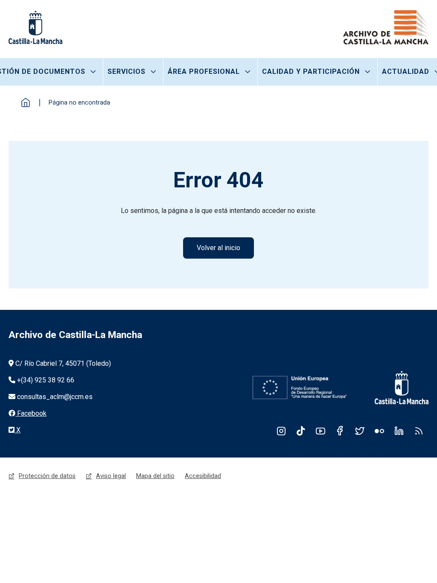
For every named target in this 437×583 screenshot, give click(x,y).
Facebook (340, 430)
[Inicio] (385, 27)
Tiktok (301, 430)
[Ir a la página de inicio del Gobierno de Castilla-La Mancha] (396, 387)
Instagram (281, 430)
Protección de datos (47, 475)
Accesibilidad (203, 475)
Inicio (25, 102)
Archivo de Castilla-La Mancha (75, 335)
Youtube (320, 430)
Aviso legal (111, 475)
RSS (418, 430)
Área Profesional (204, 71)
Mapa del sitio (155, 475)
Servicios (127, 71)
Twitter (360, 430)
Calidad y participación (311, 71)
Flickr (379, 430)
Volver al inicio (218, 248)
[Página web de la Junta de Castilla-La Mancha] (35, 27)
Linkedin (399, 430)
